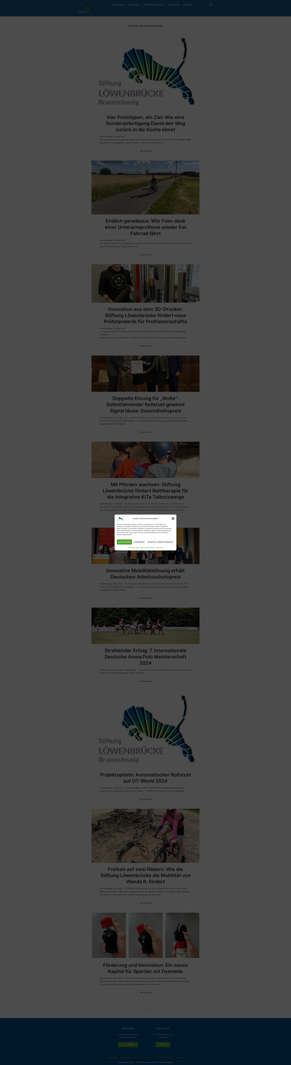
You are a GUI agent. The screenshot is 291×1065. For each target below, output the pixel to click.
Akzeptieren (124, 542)
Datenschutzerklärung (147, 547)
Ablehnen (139, 542)
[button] (173, 518)
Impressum (160, 547)
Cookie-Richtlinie (133, 547)
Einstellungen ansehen (160, 542)
